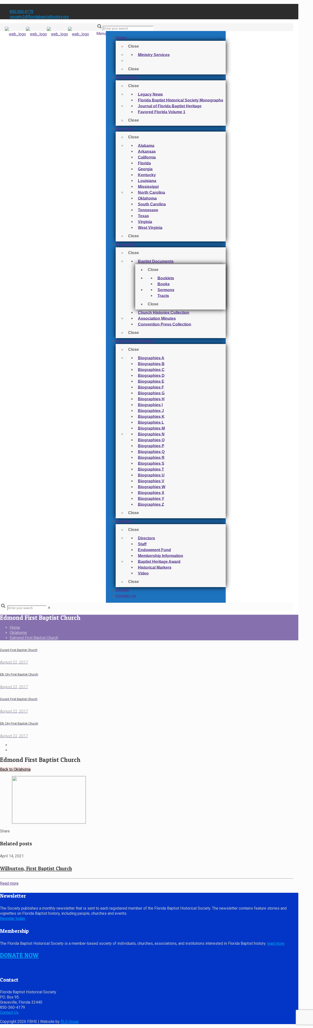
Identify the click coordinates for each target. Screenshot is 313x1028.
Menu (101, 33)
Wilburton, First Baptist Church (36, 868)
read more (275, 943)
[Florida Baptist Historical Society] (47, 39)
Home (15, 627)
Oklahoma (18, 632)
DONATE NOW (19, 955)
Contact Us (9, 1012)
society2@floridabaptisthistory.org (39, 16)
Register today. (13, 918)
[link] (49, 607)
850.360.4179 (21, 11)
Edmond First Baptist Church (34, 637)
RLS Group (70, 1021)
